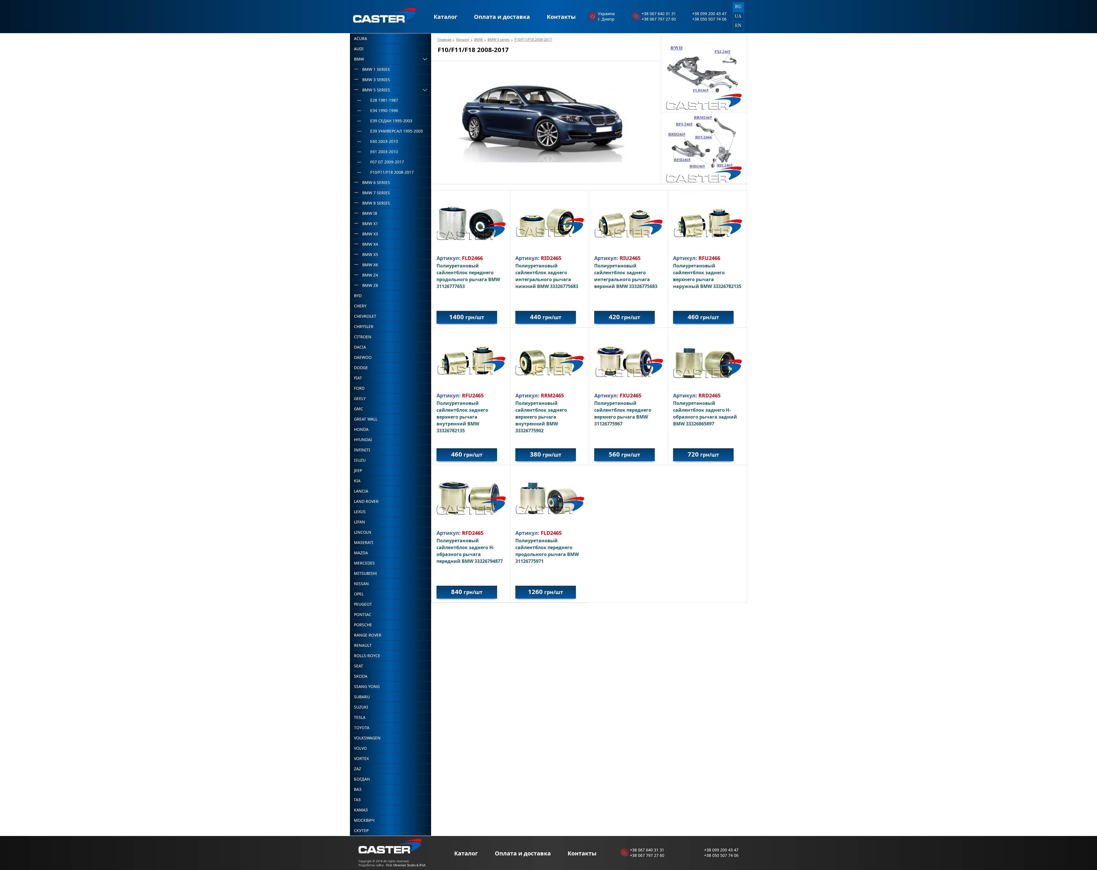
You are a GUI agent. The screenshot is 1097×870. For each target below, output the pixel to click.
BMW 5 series (499, 39)
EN (738, 25)
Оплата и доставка (502, 17)
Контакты (561, 17)
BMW (478, 39)
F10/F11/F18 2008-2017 (533, 39)
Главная (444, 39)
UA (738, 16)
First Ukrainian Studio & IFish (406, 865)
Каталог (445, 17)
